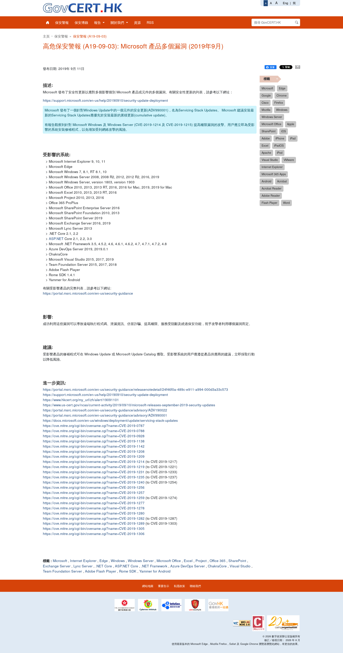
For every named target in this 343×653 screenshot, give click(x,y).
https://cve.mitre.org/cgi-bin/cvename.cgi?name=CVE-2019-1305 (94, 528)
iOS (283, 131)
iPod (279, 153)
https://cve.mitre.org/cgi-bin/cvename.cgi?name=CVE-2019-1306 (94, 533)
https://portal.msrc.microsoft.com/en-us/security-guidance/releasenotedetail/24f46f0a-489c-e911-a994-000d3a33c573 (135, 389)
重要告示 (163, 586)
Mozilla (266, 110)
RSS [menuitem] (150, 22)
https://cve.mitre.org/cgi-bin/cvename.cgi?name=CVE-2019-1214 (94, 461)
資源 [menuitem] (137, 22)
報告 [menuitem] (98, 22)
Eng (285, 3)
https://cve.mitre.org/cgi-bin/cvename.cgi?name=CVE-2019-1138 (94, 440)
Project (201, 560)
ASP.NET (56, 238)
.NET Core (103, 565)
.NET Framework (154, 565)
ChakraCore (217, 565)
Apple (290, 124)
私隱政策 (179, 586)
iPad (293, 138)
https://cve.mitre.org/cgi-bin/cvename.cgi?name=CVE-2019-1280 (94, 513)
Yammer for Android (155, 571)
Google (266, 95)
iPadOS (279, 145)
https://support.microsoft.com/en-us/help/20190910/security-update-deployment (105, 100)
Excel (188, 560)
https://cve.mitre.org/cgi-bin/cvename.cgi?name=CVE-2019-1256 (94, 487)
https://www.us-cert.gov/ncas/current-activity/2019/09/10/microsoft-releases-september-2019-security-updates (129, 404)
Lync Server (82, 565)
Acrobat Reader (271, 188)
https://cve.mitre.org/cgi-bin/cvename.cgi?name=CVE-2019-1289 (94, 523)
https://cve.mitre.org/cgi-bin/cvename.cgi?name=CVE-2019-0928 (94, 435)
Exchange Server (56, 565)
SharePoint (237, 560)
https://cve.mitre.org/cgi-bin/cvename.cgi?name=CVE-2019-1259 (94, 497)
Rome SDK (127, 571)
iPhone (280, 138)
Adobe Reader (271, 195)
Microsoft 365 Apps (274, 174)
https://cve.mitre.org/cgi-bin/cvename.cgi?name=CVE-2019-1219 (94, 466)
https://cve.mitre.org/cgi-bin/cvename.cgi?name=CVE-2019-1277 (94, 502)
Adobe (266, 138)
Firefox (278, 102)
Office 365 (217, 560)
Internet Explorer (83, 560)
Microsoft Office (169, 560)
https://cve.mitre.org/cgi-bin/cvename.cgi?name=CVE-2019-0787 (94, 425)
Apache (266, 153)
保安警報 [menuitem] (62, 22)
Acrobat (282, 181)
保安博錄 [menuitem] (81, 22)
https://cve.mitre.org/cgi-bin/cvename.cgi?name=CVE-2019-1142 (94, 446)
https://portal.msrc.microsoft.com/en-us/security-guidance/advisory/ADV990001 (105, 415)
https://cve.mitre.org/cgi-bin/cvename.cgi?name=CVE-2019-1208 (94, 451)
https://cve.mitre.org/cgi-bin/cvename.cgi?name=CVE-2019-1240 (94, 482)
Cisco (265, 102)
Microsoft (60, 560)
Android (266, 181)
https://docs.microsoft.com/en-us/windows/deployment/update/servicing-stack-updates (110, 420)
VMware (289, 160)
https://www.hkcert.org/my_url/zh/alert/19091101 (81, 399)
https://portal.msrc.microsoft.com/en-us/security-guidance (88, 293)
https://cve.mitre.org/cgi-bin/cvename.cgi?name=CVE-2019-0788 (94, 430)
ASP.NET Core (126, 565)
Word (286, 203)
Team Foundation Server (62, 571)
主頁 (46, 36)
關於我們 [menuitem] (118, 22)
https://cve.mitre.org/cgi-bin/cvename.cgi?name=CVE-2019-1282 (94, 518)
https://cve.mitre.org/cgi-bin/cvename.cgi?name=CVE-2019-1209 (94, 456)
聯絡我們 (195, 586)
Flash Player (269, 203)
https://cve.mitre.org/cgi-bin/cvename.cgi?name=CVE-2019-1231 (94, 471)
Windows (118, 560)
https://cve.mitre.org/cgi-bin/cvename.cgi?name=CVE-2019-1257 (94, 492)
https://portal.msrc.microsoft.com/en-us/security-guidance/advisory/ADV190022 (105, 409)
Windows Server (141, 560)
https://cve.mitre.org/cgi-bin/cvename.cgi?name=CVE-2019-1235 (94, 476)
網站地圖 (147, 586)
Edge (103, 560)
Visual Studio (240, 565)
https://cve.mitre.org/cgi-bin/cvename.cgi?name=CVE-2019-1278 (94, 507)
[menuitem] (47, 22)
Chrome (282, 95)
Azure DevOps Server (187, 565)
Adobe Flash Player (100, 571)
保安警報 (61, 36)
